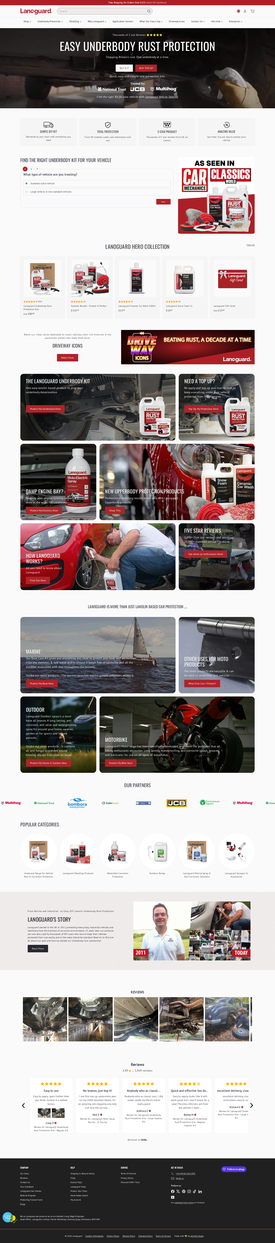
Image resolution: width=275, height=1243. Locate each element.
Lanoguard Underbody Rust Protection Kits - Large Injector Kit (143, 1118)
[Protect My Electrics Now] (58, 482)
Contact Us (197, 21)
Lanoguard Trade (78, 1186)
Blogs (22, 1204)
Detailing (74, 21)
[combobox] (104, 11)
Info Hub (216, 21)
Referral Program (28, 1195)
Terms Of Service (128, 1173)
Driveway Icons (177, 21)
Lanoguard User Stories (30, 1191)
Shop (27, 21)
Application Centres (123, 21)
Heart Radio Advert (79, 1195)
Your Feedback (27, 1186)
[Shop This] (177, 482)
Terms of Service (163, 1236)
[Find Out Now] (98, 556)
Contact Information (94, 1236)
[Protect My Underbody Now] (98, 407)
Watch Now (67, 357)
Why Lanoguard (96, 21)
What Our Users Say (150, 21)
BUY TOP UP (146, 68)
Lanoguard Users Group (184, 1202)
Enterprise (235, 21)
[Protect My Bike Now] (177, 734)
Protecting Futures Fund (31, 1199)
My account (76, 1199)
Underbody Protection (49, 21)
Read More (38, 948)
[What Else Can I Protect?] (217, 655)
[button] (45, 1019)
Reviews (24, 1178)
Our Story (24, 1173)
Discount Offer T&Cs (130, 1182)
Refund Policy (129, 1236)
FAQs (73, 1178)
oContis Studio (197, 1236)
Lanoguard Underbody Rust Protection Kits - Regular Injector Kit (191, 1122)
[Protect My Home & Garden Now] (58, 734)
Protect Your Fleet (79, 1191)
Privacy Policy (127, 1178)
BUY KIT (124, 68)
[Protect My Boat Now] (98, 655)
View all (251, 244)
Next (163, 202)
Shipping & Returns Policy (83, 1173)
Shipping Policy (145, 1236)
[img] (55, 1123)
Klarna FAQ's (76, 1182)
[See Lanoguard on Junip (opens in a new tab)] (144, 1140)
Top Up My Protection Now (203, 408)
